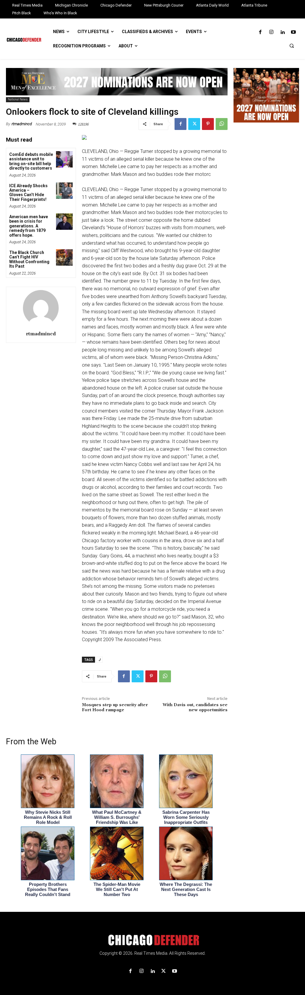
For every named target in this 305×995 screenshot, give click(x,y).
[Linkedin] (282, 32)
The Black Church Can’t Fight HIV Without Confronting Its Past (29, 259)
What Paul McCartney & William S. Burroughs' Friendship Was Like (116, 817)
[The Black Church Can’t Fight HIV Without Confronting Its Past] (64, 257)
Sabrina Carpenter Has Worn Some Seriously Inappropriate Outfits (186, 817)
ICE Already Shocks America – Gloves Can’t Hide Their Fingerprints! (28, 192)
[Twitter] (194, 124)
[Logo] (152, 940)
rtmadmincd (22, 124)
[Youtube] (294, 32)
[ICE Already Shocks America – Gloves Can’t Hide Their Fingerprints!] (64, 190)
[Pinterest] (208, 124)
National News (18, 99)
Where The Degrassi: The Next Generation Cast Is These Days (186, 889)
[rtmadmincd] (41, 308)
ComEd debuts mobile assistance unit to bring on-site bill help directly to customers (31, 161)
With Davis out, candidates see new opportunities (195, 707)
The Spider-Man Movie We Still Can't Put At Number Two (117, 889)
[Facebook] (260, 32)
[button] (291, 45)
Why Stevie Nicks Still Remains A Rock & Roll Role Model (48, 817)
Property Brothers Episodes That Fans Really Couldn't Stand (47, 889)
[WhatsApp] (222, 124)
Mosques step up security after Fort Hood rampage (115, 707)
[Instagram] (271, 32)
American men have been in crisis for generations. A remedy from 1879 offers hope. (28, 226)
